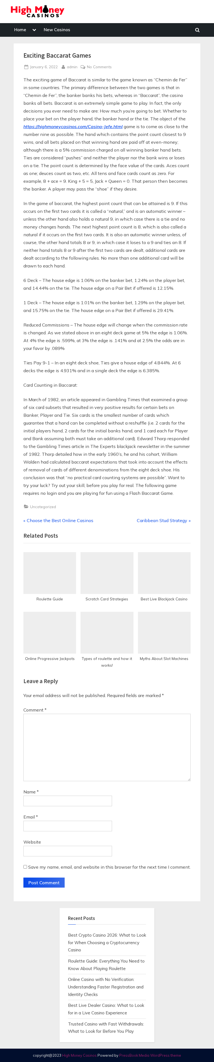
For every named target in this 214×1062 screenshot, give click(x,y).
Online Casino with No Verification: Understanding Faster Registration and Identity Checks (106, 987)
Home (20, 29)
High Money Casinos (79, 1055)
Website (32, 842)
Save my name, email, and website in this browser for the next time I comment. (109, 867)
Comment (35, 710)
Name (31, 792)
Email (30, 817)
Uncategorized (43, 506)
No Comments (99, 67)
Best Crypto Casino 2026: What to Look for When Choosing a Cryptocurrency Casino (107, 942)
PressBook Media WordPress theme (150, 1055)
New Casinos (57, 29)
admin (72, 66)
